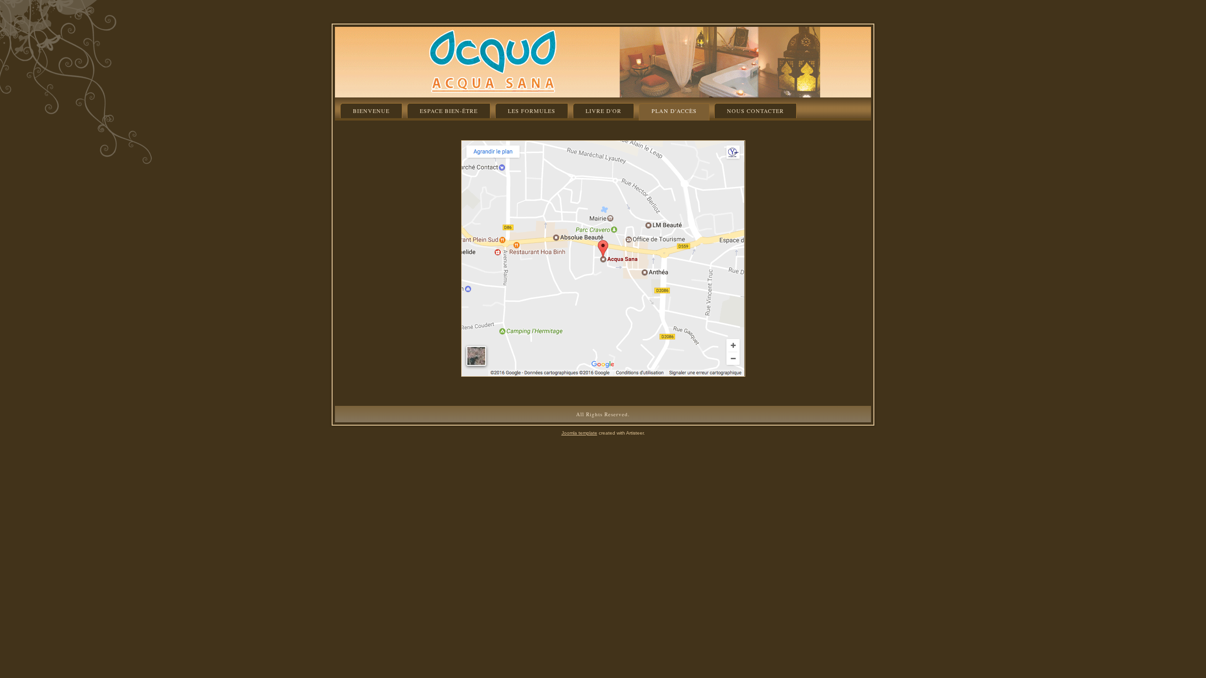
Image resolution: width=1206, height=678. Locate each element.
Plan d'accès (674, 110)
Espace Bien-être (449, 110)
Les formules (531, 110)
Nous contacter (755, 110)
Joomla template (579, 433)
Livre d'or (603, 110)
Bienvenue (371, 110)
